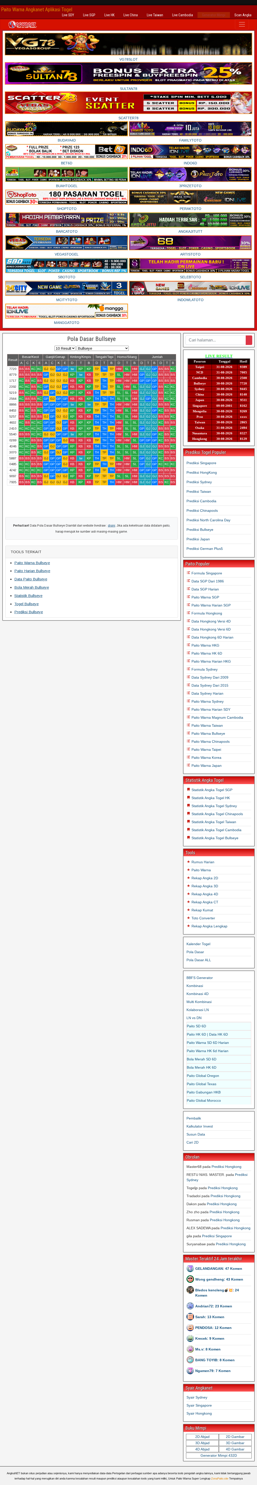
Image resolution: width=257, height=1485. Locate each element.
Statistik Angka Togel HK (210, 798)
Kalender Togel (198, 944)
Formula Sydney (204, 669)
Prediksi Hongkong (226, 1167)
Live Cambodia (182, 15)
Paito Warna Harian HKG (210, 661)
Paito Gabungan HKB (204, 1092)
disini (111, 525)
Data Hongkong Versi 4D (210, 621)
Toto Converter (202, 918)
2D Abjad (202, 1437)
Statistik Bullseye (28, 595)
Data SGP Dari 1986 (207, 581)
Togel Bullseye (26, 604)
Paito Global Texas (201, 1084)
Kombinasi (194, 986)
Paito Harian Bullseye (32, 571)
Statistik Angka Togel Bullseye (214, 838)
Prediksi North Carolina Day (208, 520)
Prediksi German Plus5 (204, 549)
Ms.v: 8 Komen (208, 1349)
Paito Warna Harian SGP (210, 605)
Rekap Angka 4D (204, 894)
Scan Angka (242, 15)
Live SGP (89, 15)
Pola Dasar (195, 952)
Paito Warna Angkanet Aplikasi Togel (36, 10)
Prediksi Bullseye (28, 612)
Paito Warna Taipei (205, 750)
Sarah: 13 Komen (209, 1317)
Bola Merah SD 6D (201, 1059)
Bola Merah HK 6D (201, 1067)
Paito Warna (200, 870)
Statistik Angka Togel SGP (211, 790)
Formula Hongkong (206, 613)
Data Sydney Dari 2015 (209, 685)
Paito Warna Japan (206, 766)
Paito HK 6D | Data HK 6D (207, 1034)
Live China (130, 15)
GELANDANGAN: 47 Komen (218, 1269)
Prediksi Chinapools (202, 511)
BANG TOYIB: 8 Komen (215, 1360)
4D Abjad (202, 1449)
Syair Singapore (199, 1405)
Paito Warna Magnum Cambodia (216, 717)
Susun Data (195, 1134)
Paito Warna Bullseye (32, 563)
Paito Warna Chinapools (210, 741)
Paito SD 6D (196, 1026)
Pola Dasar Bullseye (91, 338)
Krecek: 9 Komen (209, 1338)
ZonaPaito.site (219, 1478)
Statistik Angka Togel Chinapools (216, 814)
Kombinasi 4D (197, 994)
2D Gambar (235, 1437)
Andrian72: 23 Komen (213, 1306)
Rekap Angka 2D (204, 878)
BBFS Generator (199, 978)
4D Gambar (235, 1449)
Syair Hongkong (199, 1413)
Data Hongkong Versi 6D (210, 629)
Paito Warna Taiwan (206, 725)
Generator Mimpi (213, 15)
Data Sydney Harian (206, 693)
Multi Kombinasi (199, 1002)
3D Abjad (202, 1443)
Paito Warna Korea (205, 758)
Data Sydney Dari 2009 (209, 677)
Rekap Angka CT (204, 902)
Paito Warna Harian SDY (210, 709)
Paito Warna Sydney (207, 701)
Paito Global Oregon (203, 1076)
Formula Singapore (206, 573)
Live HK (109, 15)
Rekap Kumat (201, 910)
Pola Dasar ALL (198, 960)
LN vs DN (194, 1018)
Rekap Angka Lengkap (208, 926)
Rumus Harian (202, 862)
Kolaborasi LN (197, 1010)
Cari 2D (192, 1142)
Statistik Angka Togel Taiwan (213, 822)
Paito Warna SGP (204, 597)
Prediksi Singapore (201, 463)
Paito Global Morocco (204, 1100)
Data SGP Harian (204, 589)
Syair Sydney (196, 1397)
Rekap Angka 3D (204, 886)
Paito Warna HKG (204, 645)
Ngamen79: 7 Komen (213, 1371)
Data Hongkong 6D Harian (211, 637)
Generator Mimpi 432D (219, 1455)
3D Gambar (235, 1443)
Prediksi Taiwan (198, 491)
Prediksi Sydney (199, 482)
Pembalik (193, 1118)
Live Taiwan (155, 15)
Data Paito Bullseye (30, 579)
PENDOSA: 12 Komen (213, 1328)
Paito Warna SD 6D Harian (208, 1043)
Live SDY (68, 15)
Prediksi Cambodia (201, 501)
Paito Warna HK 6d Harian (207, 1051)
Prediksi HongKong (201, 472)
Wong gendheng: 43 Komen (219, 1279)
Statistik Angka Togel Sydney (213, 806)
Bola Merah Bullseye (31, 587)
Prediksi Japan (198, 539)
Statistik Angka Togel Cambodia (215, 830)
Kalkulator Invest (199, 1126)
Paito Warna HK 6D (206, 653)
